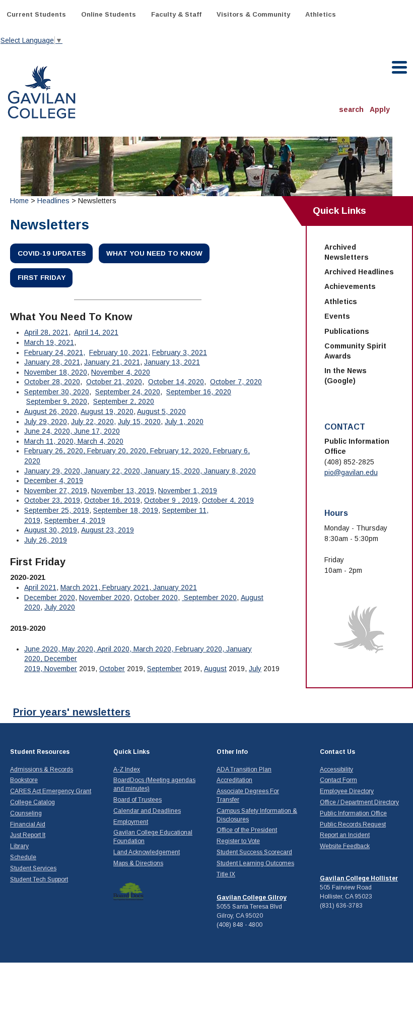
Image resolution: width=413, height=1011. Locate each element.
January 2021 (174, 587)
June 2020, (43, 649)
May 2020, (79, 649)
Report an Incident (345, 835)
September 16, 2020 (198, 392)
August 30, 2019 (50, 530)
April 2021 (40, 587)
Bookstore (24, 780)
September (164, 669)
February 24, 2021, (54, 352)
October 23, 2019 (52, 500)
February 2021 (124, 587)
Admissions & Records (41, 769)
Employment (130, 821)
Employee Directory (347, 791)
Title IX (226, 874)
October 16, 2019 (112, 500)
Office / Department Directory (359, 802)
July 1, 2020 (184, 422)
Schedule (23, 857)
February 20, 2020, (118, 451)
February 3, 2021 (179, 352)
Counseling (26, 813)
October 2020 (156, 597)
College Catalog (32, 802)
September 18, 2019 (125, 510)
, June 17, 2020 (95, 431)
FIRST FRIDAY (41, 277)
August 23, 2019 (107, 530)
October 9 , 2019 (171, 500)
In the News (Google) (345, 376)
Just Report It (27, 835)
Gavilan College (41, 91)
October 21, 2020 (114, 382)
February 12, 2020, (181, 451)
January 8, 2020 (230, 471)
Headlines (53, 201)
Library (19, 846)
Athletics (320, 14)
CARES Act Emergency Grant (50, 791)
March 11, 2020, (51, 441)
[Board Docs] (128, 891)
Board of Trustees (137, 799)
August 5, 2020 (161, 411)
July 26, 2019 (45, 540)
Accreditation (234, 780)
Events (337, 316)
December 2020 (49, 597)
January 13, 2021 (172, 362)
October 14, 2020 (176, 382)
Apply (380, 109)
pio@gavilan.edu (351, 472)
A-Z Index (126, 769)
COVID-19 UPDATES (52, 253)
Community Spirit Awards (355, 351)
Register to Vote (238, 841)
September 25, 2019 (56, 510)
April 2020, (115, 649)
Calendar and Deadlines (147, 810)
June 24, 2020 (47, 431)
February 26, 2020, (55, 451)
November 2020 (104, 597)
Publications (346, 331)
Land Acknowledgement (146, 852)
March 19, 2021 (49, 342)
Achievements (350, 286)
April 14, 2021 (96, 332)
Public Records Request (353, 824)
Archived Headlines (359, 272)
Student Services (33, 868)
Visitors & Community (253, 14)
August (215, 669)
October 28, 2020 (52, 382)
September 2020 (209, 597)
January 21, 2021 (112, 362)
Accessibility (336, 769)
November (60, 669)
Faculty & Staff (176, 14)
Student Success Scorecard (254, 852)
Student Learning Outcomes (255, 863)
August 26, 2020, (51, 411)
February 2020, (200, 649)
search (351, 109)
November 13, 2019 (122, 491)
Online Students (108, 14)
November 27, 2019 (55, 491)
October (112, 669)
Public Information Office (353, 813)
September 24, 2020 (127, 392)
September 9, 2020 (56, 401)
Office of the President (247, 830)
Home (19, 201)
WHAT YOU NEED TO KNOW (154, 253)
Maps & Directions (138, 863)
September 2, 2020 (123, 401)
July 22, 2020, (93, 422)
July (255, 669)
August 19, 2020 (107, 411)
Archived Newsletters (346, 252)
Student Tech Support (39, 879)
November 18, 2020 (55, 372)
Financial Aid (27, 824)
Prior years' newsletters (71, 712)
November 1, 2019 (187, 491)
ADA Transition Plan (244, 769)
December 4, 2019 (53, 481)
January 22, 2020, (114, 471)
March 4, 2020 (100, 441)
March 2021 (79, 587)
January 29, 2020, (54, 471)
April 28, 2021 (46, 332)
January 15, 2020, (174, 471)
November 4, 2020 (120, 372)
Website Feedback (345, 846)
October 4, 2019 (228, 500)
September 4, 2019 (74, 520)
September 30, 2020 (56, 392)
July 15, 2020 (139, 422)
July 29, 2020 (45, 422)
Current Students (36, 14)
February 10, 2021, (119, 352)
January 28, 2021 (52, 362)
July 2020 (59, 607)
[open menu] (400, 67)
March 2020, (154, 649)
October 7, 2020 (236, 382)
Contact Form (338, 780)
